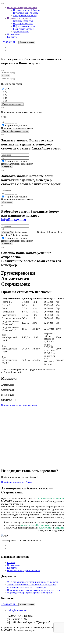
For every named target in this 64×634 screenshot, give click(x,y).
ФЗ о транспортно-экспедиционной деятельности (32, 582)
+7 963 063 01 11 (9, 42)
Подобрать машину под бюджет (17, 482)
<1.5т (7, 89)
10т (6, 98)
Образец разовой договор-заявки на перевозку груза (33, 590)
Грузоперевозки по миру (25, 13)
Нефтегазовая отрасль (24, 26)
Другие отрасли (21, 31)
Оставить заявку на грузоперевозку (19, 405)
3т (6, 92)
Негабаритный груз (23, 23)
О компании (13, 34)
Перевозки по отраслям (19, 18)
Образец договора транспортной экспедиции (30, 592)
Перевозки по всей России (26, 10)
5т (6, 95)
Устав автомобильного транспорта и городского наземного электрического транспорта (31, 586)
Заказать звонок (27, 42)
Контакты (12, 37)
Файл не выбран (21, 235)
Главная (11, 562)
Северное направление (24, 15)
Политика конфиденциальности (23, 570)
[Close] (2, 70)
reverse (5, 75)
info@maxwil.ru (13, 219)
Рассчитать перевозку (12, 104)
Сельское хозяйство (23, 21)
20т (6, 101)
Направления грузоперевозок (22, 7)
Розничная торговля (23, 29)
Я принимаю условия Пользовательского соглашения (17, 126)
